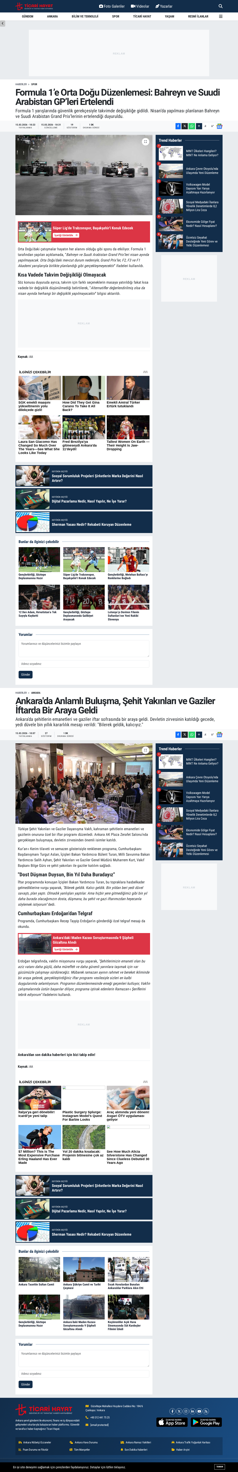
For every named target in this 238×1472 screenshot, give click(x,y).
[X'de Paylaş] (184, 126)
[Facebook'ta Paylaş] (178, 126)
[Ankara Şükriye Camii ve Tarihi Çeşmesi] (84, 1269)
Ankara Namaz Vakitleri (138, 1442)
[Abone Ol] (219, 126)
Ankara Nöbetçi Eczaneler (37, 1442)
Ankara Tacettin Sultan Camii (36, 1284)
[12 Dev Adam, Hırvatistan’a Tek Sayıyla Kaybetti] (39, 597)
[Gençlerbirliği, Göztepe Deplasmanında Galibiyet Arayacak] (84, 597)
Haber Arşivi (182, 1449)
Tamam (219, 1466)
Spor (34, 84)
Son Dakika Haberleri (136, 1449)
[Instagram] (186, 1411)
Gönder (25, 674)
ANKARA (52, 16)
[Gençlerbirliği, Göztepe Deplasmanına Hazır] (39, 559)
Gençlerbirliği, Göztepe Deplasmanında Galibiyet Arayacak (78, 615)
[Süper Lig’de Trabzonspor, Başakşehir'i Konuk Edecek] (84, 559)
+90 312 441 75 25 (100, 1417)
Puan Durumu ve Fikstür (35, 1449)
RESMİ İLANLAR (198, 16)
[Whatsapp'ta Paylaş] (192, 126)
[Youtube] (199, 1411)
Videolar (142, 6)
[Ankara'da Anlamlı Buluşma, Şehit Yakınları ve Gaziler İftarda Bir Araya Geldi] (83, 783)
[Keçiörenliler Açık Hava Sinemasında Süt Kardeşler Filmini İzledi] (128, 1307)
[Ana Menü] (221, 16)
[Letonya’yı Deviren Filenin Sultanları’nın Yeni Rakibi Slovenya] (128, 597)
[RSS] (206, 1411)
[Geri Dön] (2, 23)
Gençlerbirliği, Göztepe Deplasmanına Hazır (32, 576)
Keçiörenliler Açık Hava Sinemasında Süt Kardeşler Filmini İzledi (124, 1325)
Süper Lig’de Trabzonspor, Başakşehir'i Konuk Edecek (79, 576)
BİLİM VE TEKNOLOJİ (85, 16)
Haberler (21, 84)
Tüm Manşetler (82, 1449)
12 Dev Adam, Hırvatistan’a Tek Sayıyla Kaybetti (38, 613)
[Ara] (221, 6)
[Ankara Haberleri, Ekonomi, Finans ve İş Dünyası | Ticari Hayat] (34, 6)
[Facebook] (172, 1411)
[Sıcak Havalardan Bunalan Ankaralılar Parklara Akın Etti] (128, 1269)
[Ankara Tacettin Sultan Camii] (39, 1269)
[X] (179, 1411)
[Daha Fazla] (199, 126)
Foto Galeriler (114, 6)
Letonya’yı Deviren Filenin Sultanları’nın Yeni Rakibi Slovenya (123, 615)
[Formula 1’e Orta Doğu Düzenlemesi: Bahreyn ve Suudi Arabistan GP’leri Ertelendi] (83, 175)
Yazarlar (166, 6)
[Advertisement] (119, 53)
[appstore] (172, 1422)
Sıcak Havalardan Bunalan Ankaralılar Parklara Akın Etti (125, 1286)
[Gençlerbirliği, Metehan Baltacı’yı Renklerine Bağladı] (128, 559)
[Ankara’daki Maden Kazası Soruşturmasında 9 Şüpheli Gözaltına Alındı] (84, 1307)
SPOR (115, 16)
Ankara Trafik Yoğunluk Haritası (193, 1442)
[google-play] (206, 1422)
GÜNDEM (27, 16)
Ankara (35, 692)
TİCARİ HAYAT (142, 16)
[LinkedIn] (192, 1411)
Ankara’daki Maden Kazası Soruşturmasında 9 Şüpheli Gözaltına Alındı (79, 1325)
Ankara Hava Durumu (86, 1442)
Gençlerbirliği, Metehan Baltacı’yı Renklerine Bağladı (128, 576)
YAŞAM (169, 16)
